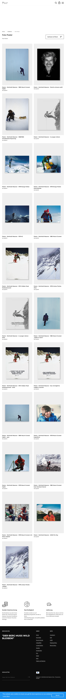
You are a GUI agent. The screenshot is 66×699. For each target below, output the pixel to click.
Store (37, 658)
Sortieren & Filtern (52, 37)
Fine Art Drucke (39, 640)
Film (37, 653)
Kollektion (10, 31)
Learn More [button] (6, 696)
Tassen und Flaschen (40, 661)
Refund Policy (53, 645)
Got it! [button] (57, 695)
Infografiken (38, 642)
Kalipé (37, 655)
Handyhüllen (39, 650)
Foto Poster (38, 637)
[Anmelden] (29, 677)
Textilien (38, 648)
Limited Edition (39, 645)
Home (3, 31)
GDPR (51, 640)
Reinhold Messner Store (49, 677)
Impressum (52, 635)
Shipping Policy (53, 642)
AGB (51, 637)
